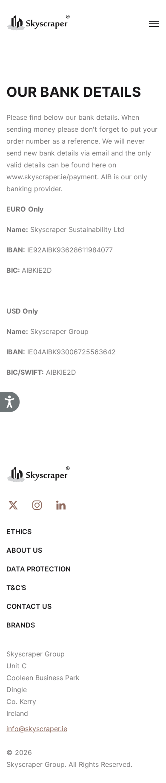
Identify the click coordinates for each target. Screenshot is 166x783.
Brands (20, 625)
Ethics (18, 531)
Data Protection (38, 569)
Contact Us (29, 606)
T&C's (16, 587)
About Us (24, 550)
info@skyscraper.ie (36, 728)
